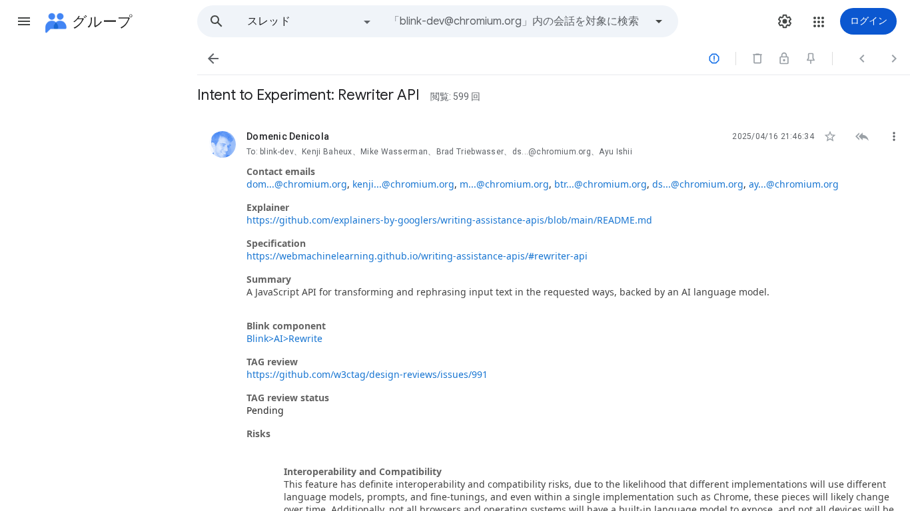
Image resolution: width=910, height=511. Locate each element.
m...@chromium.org (504, 184)
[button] (24, 21)
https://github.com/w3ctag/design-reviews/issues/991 (367, 374)
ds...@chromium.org (697, 184)
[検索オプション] (659, 21)
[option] (309, 21)
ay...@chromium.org (794, 184)
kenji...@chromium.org (403, 184)
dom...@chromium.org (296, 184)
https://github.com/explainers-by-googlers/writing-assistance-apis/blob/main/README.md (449, 220)
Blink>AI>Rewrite (284, 338)
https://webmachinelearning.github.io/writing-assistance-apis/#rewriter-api (417, 256)
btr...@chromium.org (600, 184)
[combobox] (517, 21)
